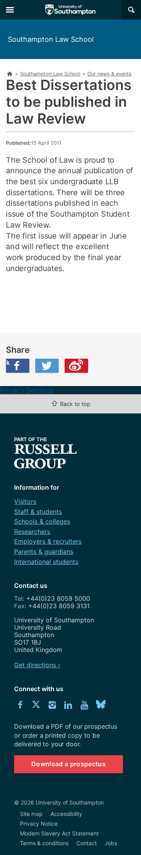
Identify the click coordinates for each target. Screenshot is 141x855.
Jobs (111, 843)
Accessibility (66, 813)
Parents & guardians (43, 551)
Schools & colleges (42, 521)
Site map (31, 813)
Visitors (25, 501)
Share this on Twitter (47, 366)
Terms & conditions (44, 843)
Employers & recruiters (47, 541)
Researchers (32, 531)
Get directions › (37, 665)
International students (46, 562)
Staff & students (38, 512)
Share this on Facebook (8, 362)
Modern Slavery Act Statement (59, 833)
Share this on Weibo (76, 366)
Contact (86, 843)
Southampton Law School (51, 39)
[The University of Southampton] (70, 10)
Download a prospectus (68, 764)
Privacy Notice (39, 823)
